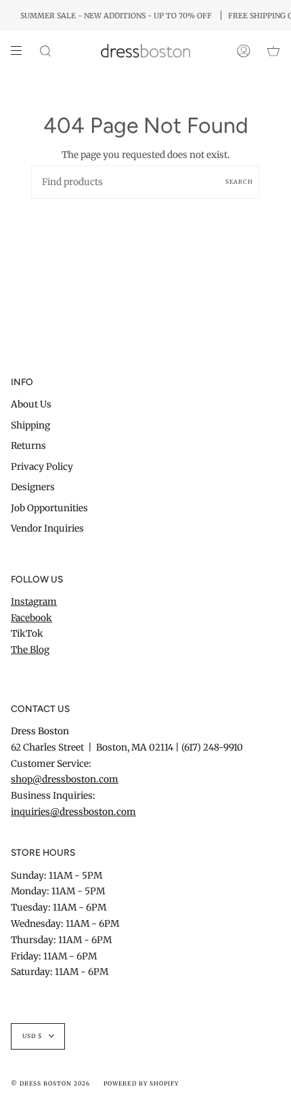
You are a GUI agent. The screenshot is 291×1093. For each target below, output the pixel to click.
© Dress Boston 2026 (50, 1083)
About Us (31, 404)
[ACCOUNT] (243, 51)
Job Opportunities (49, 508)
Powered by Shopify (141, 1083)
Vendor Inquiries (47, 528)
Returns (28, 446)
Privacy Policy (42, 467)
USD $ (32, 1036)
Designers (33, 487)
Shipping (30, 425)
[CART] (273, 51)
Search (239, 181)
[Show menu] (21, 51)
